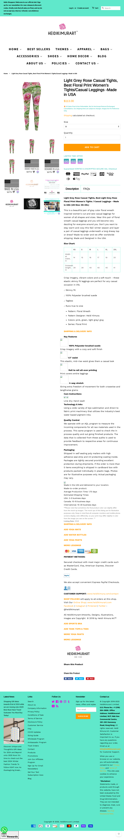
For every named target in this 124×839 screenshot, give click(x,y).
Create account (83, 8)
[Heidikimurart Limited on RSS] (57, 707)
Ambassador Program (37, 742)
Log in (71, 8)
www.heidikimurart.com (99, 602)
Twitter (102, 606)
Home (6, 73)
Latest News (9, 697)
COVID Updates (34, 732)
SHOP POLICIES (72, 599)
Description (72, 188)
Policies (60, 63)
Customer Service (35, 725)
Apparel (85, 49)
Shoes (54, 56)
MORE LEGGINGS (72, 639)
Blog (102, 56)
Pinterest (92, 606)
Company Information (37, 708)
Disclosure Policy (35, 722)
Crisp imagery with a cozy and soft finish (81, 349)
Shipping (68, 115)
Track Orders (33, 746)
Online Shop (79, 602)
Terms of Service (35, 718)
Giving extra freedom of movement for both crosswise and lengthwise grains (90, 388)
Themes (62, 49)
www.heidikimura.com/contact (102, 593)
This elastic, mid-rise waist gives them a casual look (87, 361)
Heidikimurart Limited (70, 822)
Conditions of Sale (35, 715)
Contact (31, 749)
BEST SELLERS (38, 49)
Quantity (68, 133)
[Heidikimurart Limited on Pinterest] (61, 702)
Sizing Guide (33, 735)
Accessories (28, 56)
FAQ (29, 729)
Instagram (80, 606)
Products (31, 753)
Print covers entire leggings (74, 373)
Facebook (69, 606)
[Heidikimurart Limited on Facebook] (57, 702)
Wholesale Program (36, 739)
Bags (105, 49)
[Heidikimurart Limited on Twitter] (53, 702)
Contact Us (86, 63)
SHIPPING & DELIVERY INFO (78, 331)
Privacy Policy (33, 712)
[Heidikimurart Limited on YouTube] (53, 707)
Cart (96, 8)
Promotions (33, 756)
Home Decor (78, 56)
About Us (35, 63)
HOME (14, 49)
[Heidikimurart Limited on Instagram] (65, 702)
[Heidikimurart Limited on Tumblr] (68, 702)
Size (66, 122)
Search (31, 701)
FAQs (86, 188)
